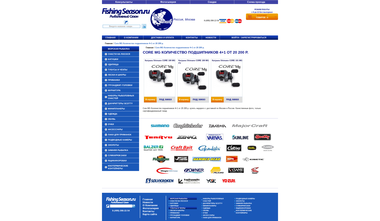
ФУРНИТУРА (114, 90)
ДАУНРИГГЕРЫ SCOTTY (120, 103)
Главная (110, 37)
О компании (131, 37)
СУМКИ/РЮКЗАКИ (117, 155)
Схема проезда (256, 2)
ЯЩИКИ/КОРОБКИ (117, 160)
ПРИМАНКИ (114, 80)
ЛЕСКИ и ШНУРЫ (117, 75)
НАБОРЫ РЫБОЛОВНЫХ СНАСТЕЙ (121, 96)
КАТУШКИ (113, 59)
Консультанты (124, 2)
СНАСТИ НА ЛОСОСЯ (119, 54)
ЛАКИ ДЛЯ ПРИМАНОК (119, 134)
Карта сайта (150, 214)
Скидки (212, 2)
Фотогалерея (168, 2)
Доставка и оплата (162, 37)
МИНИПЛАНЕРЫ (116, 108)
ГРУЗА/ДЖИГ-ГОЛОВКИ (120, 85)
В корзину (150, 99)
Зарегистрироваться (253, 37)
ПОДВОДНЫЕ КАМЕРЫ (120, 140)
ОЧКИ (111, 124)
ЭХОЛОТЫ (113, 145)
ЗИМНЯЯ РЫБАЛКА (118, 150)
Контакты (192, 37)
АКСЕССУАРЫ (115, 129)
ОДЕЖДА (112, 114)
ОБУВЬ (111, 119)
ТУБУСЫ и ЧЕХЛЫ (117, 69)
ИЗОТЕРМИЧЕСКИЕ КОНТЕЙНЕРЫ (118, 167)
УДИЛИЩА (113, 64)
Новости (211, 37)
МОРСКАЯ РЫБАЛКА (119, 49)
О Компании (150, 205)
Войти (235, 37)
